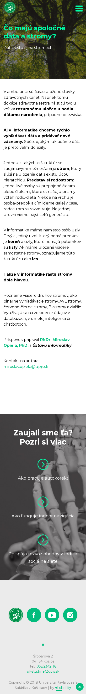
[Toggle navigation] (79, 9)
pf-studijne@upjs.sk (43, 671)
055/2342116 (46, 666)
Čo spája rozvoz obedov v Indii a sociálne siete (43, 557)
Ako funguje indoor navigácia (43, 516)
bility (63, 687)
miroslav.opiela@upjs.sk (26, 366)
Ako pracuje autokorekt (43, 478)
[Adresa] (43, 645)
